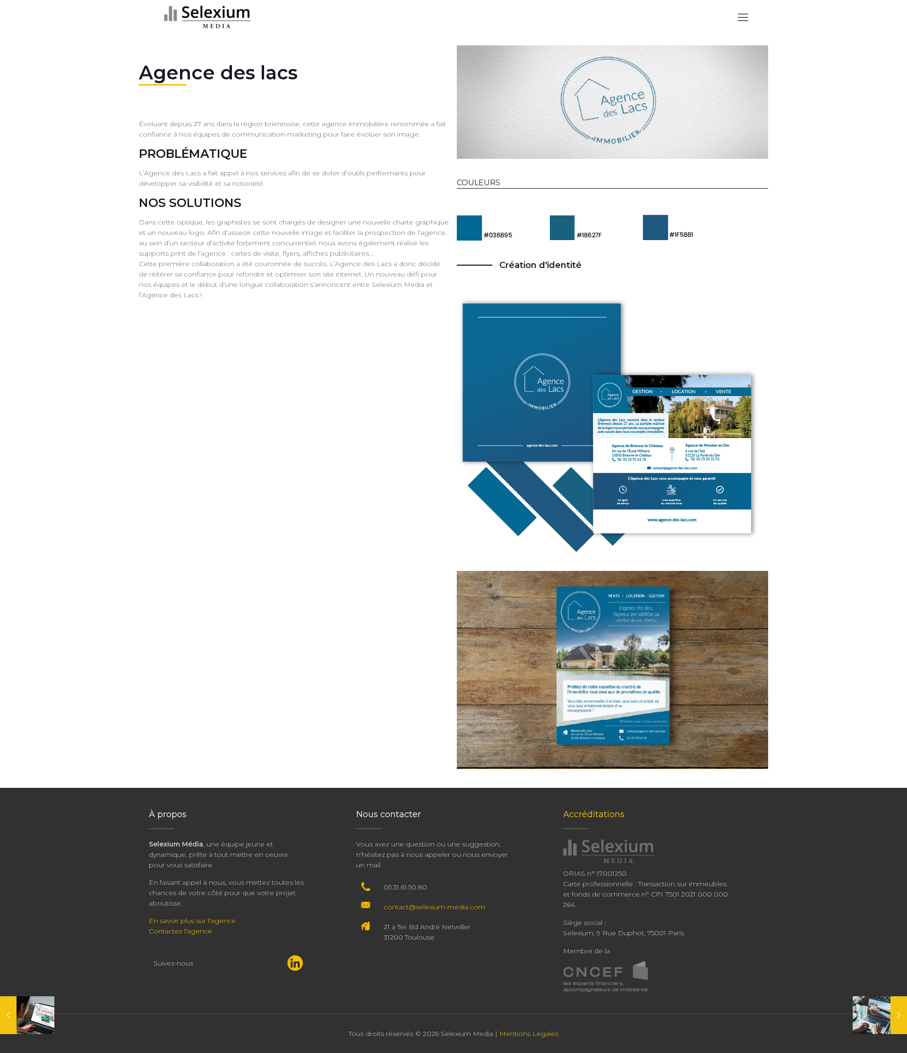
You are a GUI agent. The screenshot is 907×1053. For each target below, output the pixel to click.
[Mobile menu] (743, 17)
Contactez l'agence (180, 931)
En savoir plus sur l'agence (192, 920)
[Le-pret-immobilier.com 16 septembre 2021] (27, 1015)
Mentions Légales (528, 1033)
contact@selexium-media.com (434, 907)
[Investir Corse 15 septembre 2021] (880, 1015)
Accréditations (594, 814)
